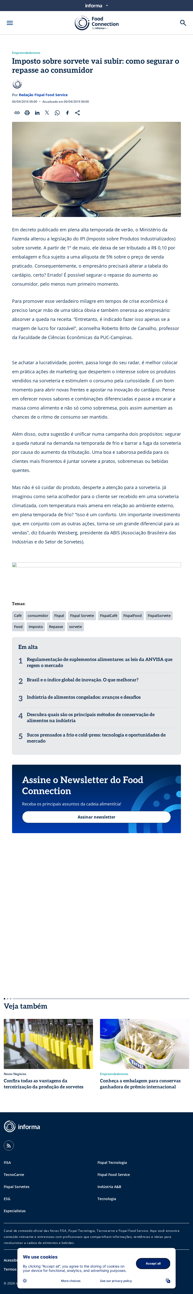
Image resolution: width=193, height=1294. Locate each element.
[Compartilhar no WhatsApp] (57, 113)
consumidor (38, 615)
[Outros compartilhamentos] (77, 113)
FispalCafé (108, 615)
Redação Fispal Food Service (43, 94)
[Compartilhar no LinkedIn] (37, 113)
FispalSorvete (159, 615)
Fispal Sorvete (82, 615)
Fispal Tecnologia (112, 1162)
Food (18, 626)
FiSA (7, 1162)
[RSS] (9, 1145)
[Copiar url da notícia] (17, 113)
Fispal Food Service (114, 1174)
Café (18, 615)
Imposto (36, 626)
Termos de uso (16, 1269)
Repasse (56, 626)
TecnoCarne (14, 1174)
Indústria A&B (109, 1186)
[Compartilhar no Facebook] (67, 113)
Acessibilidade (16, 1260)
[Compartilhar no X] (47, 113)
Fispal (59, 615)
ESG (7, 1198)
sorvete (75, 626)
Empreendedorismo (26, 53)
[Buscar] (183, 23)
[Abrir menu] (10, 23)
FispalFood (132, 615)
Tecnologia (107, 1198)
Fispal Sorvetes (16, 1186)
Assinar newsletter (96, 817)
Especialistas (15, 1210)
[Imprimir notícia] (27, 113)
